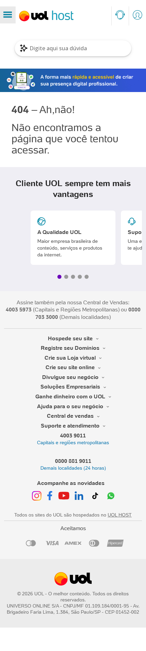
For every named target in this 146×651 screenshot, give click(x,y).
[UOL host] (46, 16)
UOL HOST (120, 515)
